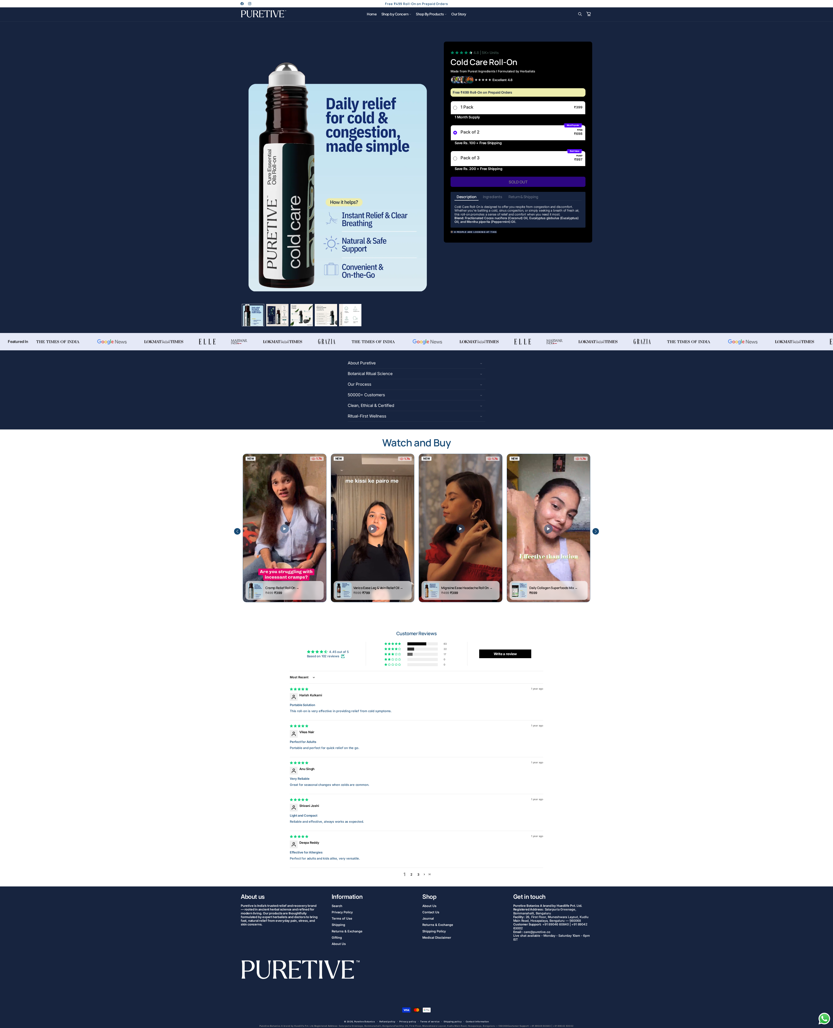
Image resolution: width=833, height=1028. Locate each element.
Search (337, 906)
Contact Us (430, 912)
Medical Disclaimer (436, 937)
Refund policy (387, 1021)
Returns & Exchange (347, 931)
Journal (428, 918)
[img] (299, 689)
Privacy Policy (342, 912)
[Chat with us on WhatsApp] (824, 1024)
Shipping (338, 925)
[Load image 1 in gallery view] (253, 315)
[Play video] (284, 528)
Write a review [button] (505, 654)
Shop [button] (429, 896)
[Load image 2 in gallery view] (277, 315)
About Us (339, 944)
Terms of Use (342, 918)
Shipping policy (453, 1021)
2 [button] (411, 874)
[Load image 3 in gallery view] (301, 315)
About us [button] (253, 896)
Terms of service (430, 1021)
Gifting (337, 937)
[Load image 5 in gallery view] (350, 315)
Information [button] (347, 896)
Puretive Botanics (364, 1021)
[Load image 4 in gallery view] (326, 315)
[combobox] (518, 220)
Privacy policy (407, 1021)
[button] (396, 14)
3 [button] (418, 874)
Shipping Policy (434, 931)
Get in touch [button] (529, 896)
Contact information (477, 1021)
